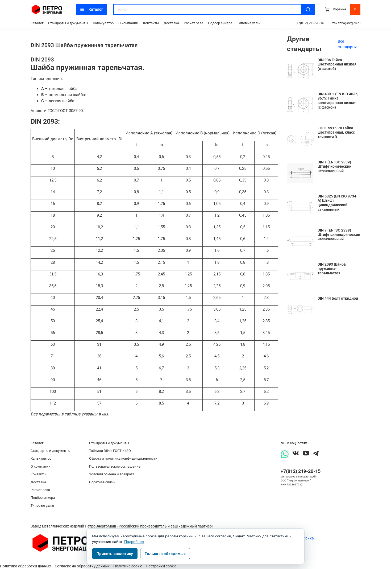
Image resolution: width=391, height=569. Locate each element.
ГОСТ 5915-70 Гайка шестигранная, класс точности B (336, 132)
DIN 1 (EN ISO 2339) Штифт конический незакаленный (334, 166)
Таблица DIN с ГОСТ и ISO (110, 451)
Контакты (151, 23)
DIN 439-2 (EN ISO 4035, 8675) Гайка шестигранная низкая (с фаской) (338, 100)
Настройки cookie (161, 566)
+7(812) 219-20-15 (310, 23)
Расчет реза (193, 23)
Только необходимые (165, 553)
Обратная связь (102, 482)
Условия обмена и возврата (111, 474)
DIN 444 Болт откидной (338, 298)
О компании (128, 23)
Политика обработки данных (25, 566)
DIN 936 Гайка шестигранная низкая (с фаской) (337, 64)
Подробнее (134, 541)
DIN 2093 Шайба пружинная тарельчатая (332, 268)
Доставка (171, 23)
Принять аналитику (115, 553)
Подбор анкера (220, 23)
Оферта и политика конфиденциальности (123, 458)
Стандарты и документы (68, 23)
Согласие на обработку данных (82, 566)
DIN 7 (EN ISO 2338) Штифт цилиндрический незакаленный (339, 234)
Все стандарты (347, 44)
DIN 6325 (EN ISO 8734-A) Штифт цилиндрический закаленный (337, 203)
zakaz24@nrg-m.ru (346, 23)
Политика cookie (127, 566)
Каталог (96, 9)
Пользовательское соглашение (114, 466)
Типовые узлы (248, 23)
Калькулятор (103, 23)
